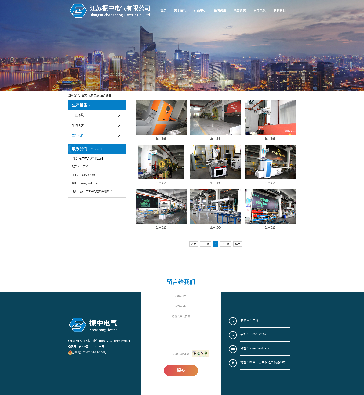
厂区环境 (78, 115)
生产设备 (105, 95)
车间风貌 (78, 125)
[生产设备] (161, 117)
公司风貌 (259, 10)
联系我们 (279, 10)
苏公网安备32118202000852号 (89, 352)
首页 (163, 10)
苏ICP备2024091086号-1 (93, 346)
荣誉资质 (240, 10)
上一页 (206, 244)
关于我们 (180, 10)
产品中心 (200, 10)
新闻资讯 (220, 10)
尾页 (237, 244)
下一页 (226, 244)
